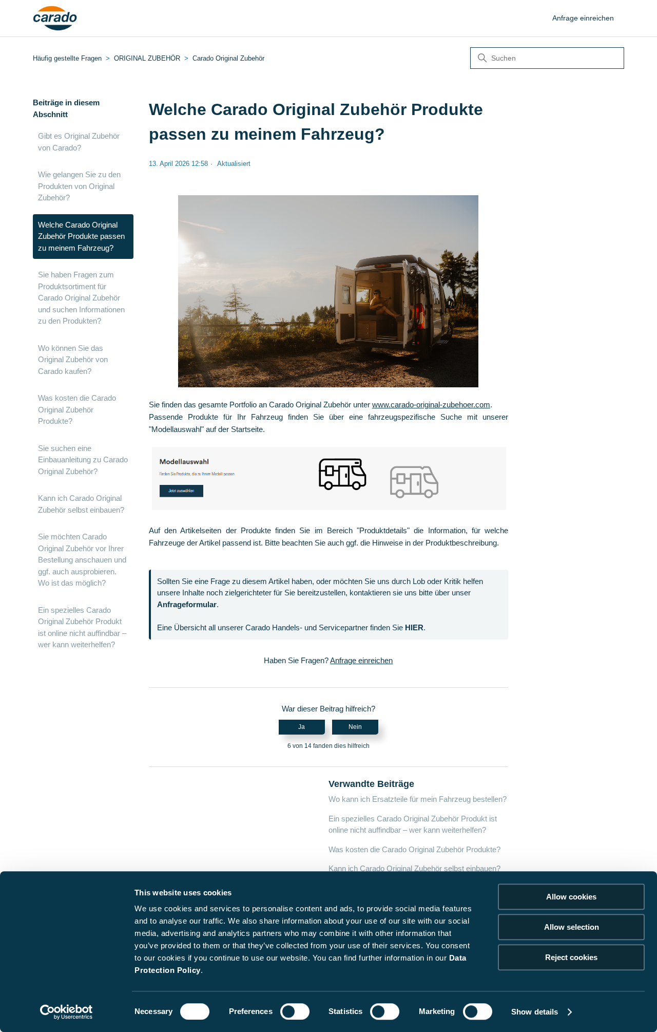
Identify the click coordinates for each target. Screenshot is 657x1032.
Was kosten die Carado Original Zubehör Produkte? (77, 409)
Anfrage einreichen (583, 18)
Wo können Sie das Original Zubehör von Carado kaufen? (73, 360)
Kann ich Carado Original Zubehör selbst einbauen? (81, 504)
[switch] (295, 1011)
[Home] (55, 18)
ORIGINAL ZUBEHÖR (147, 58)
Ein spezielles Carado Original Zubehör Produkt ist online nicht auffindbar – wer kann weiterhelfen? (82, 627)
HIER (414, 627)
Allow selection (571, 927)
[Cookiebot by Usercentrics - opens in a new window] (66, 1012)
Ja (301, 726)
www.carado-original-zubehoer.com (431, 404)
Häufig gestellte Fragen (67, 58)
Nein (355, 726)
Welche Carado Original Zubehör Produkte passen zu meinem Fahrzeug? (81, 236)
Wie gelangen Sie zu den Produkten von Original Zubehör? (79, 186)
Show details (534, 1011)
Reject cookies (571, 957)
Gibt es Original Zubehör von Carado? (79, 142)
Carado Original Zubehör (228, 58)
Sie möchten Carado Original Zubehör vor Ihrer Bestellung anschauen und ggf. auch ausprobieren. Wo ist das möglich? (82, 559)
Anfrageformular (187, 604)
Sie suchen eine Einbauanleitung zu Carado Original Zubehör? (83, 460)
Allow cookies (571, 896)
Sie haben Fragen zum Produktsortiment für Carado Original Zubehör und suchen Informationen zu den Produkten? (81, 297)
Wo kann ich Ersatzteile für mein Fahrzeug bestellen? (417, 799)
